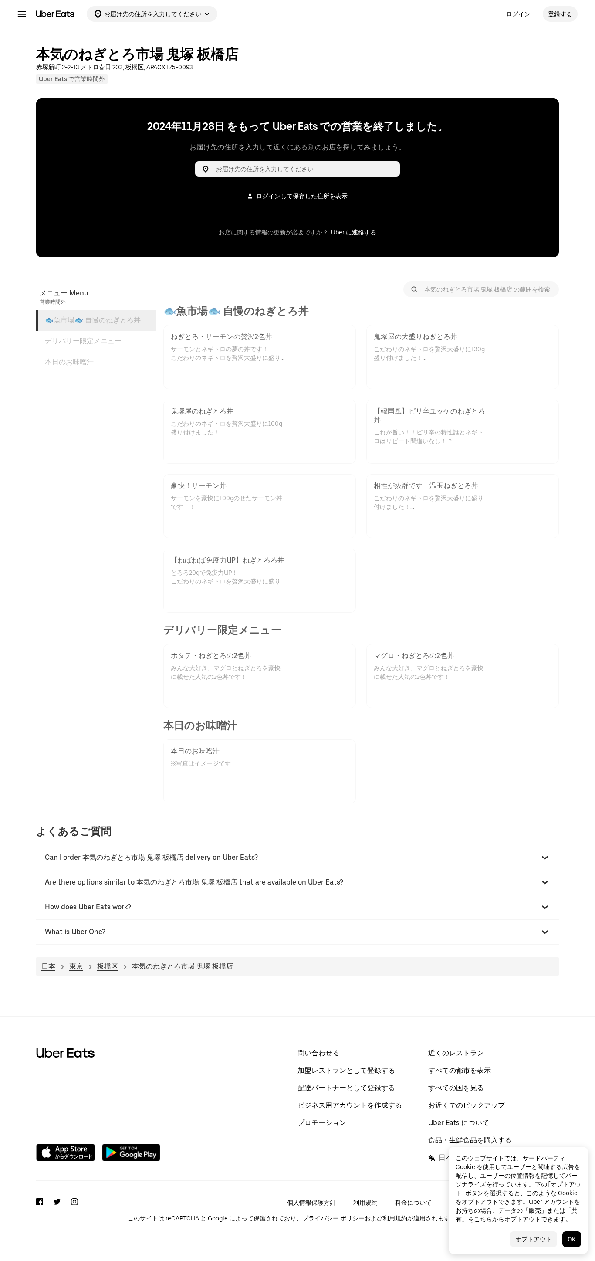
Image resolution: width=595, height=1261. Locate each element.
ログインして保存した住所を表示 (302, 196)
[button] (297, 857)
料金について (413, 1202)
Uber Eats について (458, 1123)
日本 (48, 966)
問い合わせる (318, 1053)
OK (572, 1239)
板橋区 (107, 966)
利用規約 (365, 1202)
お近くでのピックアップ (466, 1105)
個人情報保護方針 (311, 1202)
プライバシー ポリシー (333, 1218)
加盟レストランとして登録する (346, 1070)
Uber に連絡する (353, 232)
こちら (483, 1219)
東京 (76, 966)
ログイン (518, 13)
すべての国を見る (456, 1088)
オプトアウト (533, 1239)
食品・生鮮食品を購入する (470, 1140)
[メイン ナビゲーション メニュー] (21, 13)
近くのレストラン (456, 1053)
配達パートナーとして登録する (346, 1088)
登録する (560, 13)
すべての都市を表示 (459, 1070)
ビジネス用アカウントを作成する (350, 1105)
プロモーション (322, 1123)
